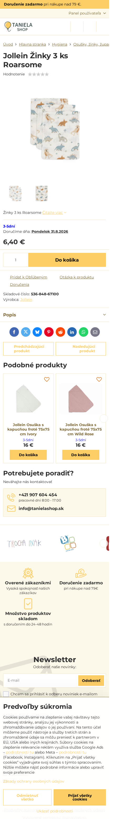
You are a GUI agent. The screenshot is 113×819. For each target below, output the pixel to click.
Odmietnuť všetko (27, 797)
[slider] (38, 74)
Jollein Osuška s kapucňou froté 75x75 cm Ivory (28, 429)
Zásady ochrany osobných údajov (33, 781)
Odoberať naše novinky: (54, 666)
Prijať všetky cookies (80, 797)
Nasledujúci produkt (84, 349)
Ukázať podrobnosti (55, 811)
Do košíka (67, 260)
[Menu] (102, 26)
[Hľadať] (77, 26)
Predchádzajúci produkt (29, 349)
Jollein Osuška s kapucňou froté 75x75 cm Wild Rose (81, 429)
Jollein (26, 299)
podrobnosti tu (20, 752)
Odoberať (91, 680)
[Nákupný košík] (90, 26)
